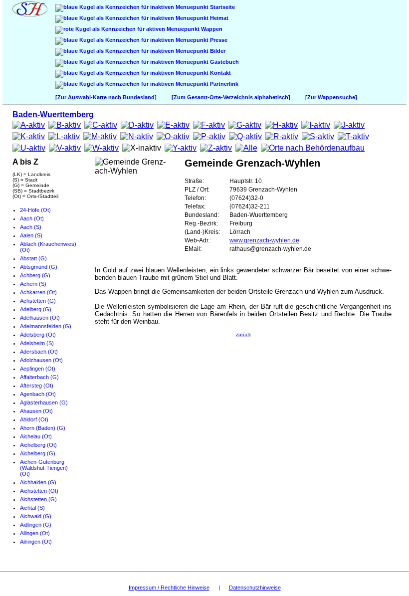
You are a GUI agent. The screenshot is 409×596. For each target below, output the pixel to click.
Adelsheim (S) (37, 343)
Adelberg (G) (35, 309)
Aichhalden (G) (38, 482)
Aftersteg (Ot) (36, 386)
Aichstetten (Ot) (39, 491)
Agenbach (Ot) (38, 394)
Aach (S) (30, 227)
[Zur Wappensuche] (331, 97)
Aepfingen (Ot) (37, 369)
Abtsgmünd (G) (38, 267)
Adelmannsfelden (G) (45, 326)
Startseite (221, 7)
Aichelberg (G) (37, 453)
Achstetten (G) (38, 301)
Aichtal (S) (32, 508)
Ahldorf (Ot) (34, 419)
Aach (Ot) (32, 218)
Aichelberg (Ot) (38, 445)
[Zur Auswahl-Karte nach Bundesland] (106, 97)
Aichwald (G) (35, 516)
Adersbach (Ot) (39, 352)
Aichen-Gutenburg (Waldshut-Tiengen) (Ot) (44, 468)
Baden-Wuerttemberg (53, 114)
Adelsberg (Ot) (38, 335)
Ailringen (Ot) (36, 542)
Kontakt (219, 73)
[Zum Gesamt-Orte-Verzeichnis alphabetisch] (231, 97)
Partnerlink (223, 84)
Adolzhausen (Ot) (41, 360)
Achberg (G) (35, 275)
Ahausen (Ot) (36, 411)
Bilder (216, 51)
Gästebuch (223, 62)
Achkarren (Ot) (38, 292)
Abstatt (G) (33, 258)
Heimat (218, 18)
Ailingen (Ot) (35, 533)
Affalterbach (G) (39, 377)
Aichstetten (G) (38, 499)
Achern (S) (33, 284)
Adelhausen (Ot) (40, 318)
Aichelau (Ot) (36, 436)
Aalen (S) (31, 235)
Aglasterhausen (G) (44, 402)
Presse (217, 40)
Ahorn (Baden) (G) (42, 428)
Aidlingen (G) (35, 525)
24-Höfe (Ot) (35, 210)
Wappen (211, 29)
